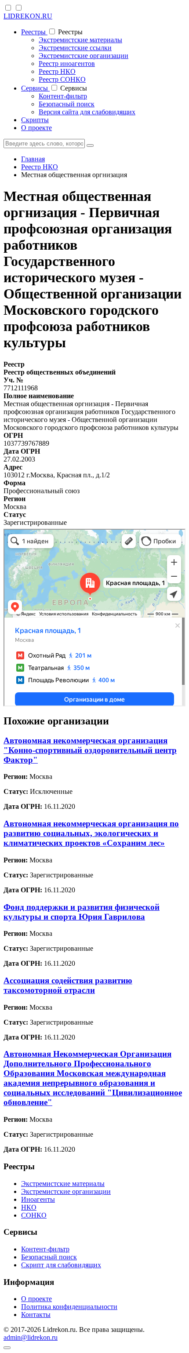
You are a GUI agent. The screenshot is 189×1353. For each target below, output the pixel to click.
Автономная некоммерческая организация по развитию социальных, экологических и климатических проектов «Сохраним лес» (91, 833)
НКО (28, 1207)
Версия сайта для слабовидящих (87, 112)
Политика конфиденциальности (69, 1306)
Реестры (34, 32)
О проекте (36, 127)
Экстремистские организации (83, 55)
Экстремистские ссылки (75, 47)
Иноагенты (38, 1199)
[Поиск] (90, 145)
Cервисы (35, 88)
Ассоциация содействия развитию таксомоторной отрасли (68, 985)
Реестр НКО (57, 71)
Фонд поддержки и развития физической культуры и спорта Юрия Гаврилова (82, 911)
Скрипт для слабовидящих (61, 1265)
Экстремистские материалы (80, 40)
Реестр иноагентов (67, 63)
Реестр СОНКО (62, 79)
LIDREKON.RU (28, 16)
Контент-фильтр (63, 96)
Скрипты (35, 120)
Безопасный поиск (66, 104)
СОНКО (34, 1215)
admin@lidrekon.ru (31, 1337)
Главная (33, 159)
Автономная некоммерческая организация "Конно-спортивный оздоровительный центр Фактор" (90, 750)
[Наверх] (7, 1347)
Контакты (36, 1314)
